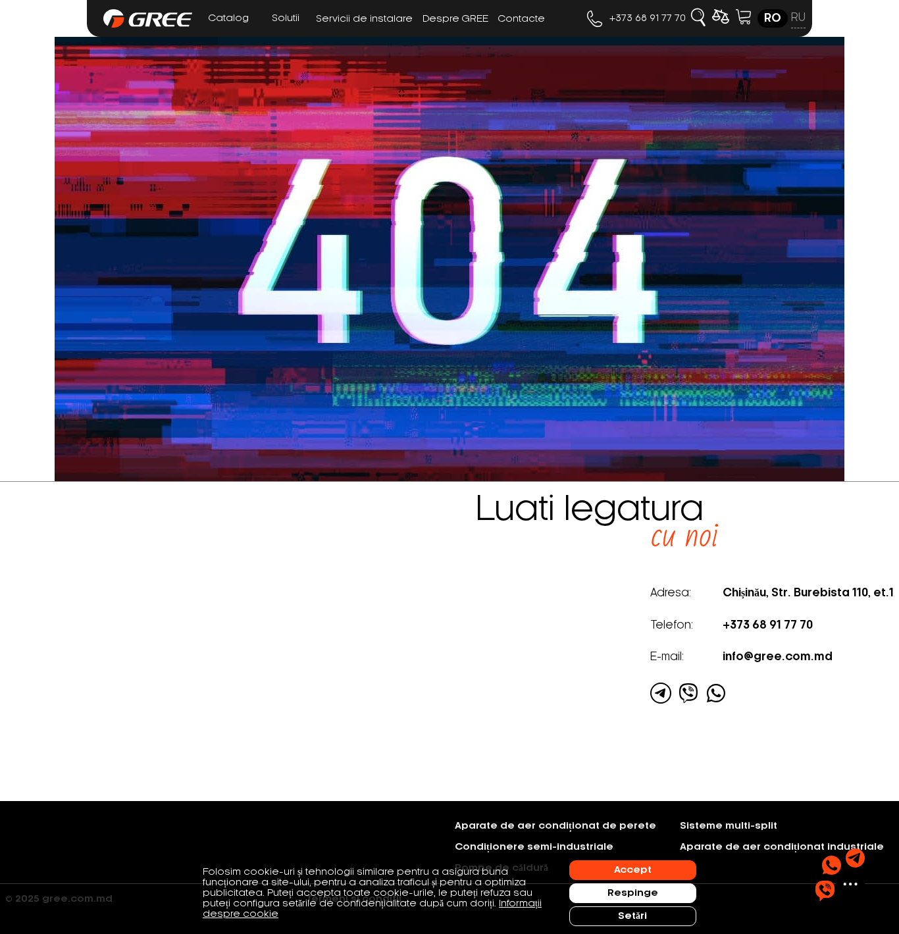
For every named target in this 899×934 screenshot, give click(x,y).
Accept (633, 870)
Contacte (521, 19)
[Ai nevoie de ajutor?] (839, 874)
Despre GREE (455, 19)
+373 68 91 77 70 (647, 18)
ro (772, 18)
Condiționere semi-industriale (534, 847)
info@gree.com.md (778, 657)
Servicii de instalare (364, 19)
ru (798, 18)
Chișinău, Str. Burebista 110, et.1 (808, 593)
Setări (632, 916)
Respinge (632, 893)
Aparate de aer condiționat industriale (782, 847)
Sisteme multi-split (728, 826)
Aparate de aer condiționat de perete (555, 826)
